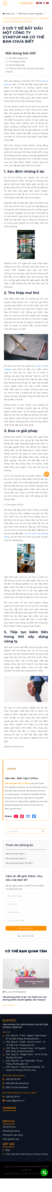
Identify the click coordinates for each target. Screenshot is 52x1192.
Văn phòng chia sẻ (11, 1131)
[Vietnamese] (47, 3)
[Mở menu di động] (5, 3)
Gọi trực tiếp (27, 936)
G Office (24, 1173)
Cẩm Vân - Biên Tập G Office (21, 778)
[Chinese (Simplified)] (37, 3)
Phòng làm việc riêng (13, 1135)
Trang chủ (9, 13)
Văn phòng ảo (9, 1127)
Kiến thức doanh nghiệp (30, 13)
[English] (40, 3)
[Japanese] (44, 3)
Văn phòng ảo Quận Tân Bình (19, 863)
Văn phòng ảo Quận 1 (15, 854)
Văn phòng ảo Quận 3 (15, 858)
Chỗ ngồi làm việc (11, 1139)
